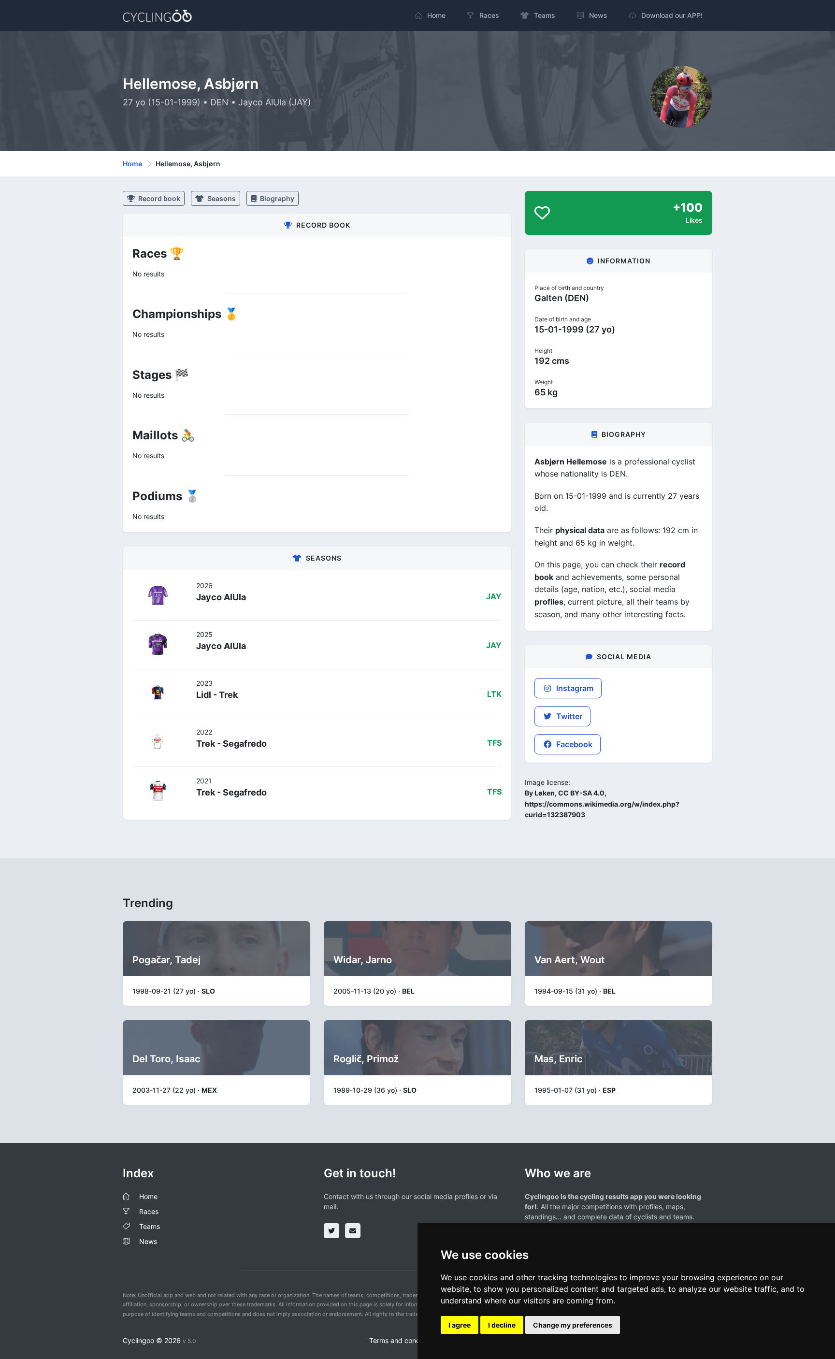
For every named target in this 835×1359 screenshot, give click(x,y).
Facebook (573, 744)
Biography (276, 198)
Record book (158, 198)
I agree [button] (459, 1325)
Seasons (221, 198)
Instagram (573, 688)
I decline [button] (502, 1325)
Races (148, 1211)
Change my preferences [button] (572, 1325)
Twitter (568, 716)
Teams (149, 1226)
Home (132, 163)
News (148, 1241)
